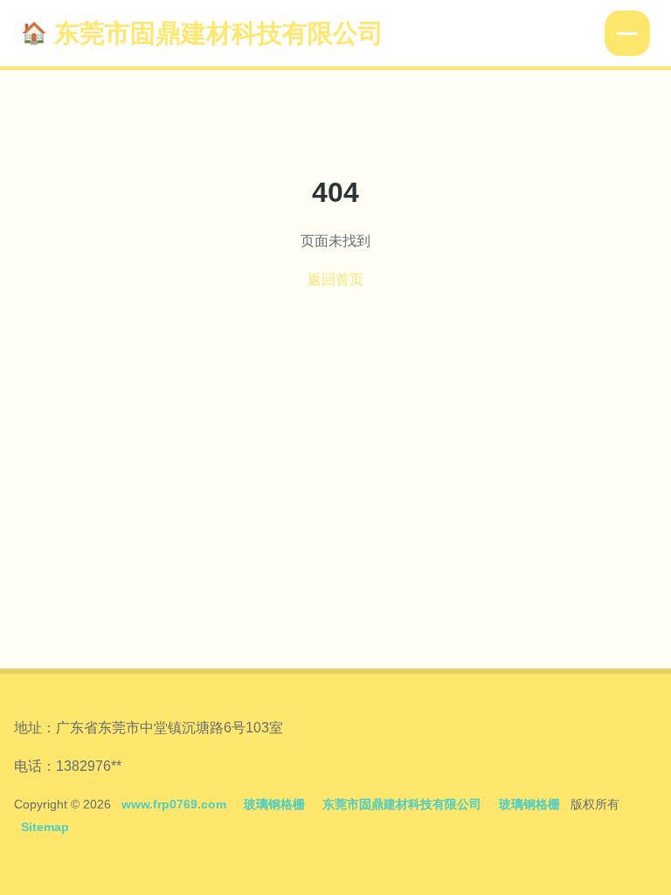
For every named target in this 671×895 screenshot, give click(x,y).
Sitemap (45, 827)
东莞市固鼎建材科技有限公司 (219, 33)
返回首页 (335, 279)
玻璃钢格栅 (274, 804)
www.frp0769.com (173, 804)
